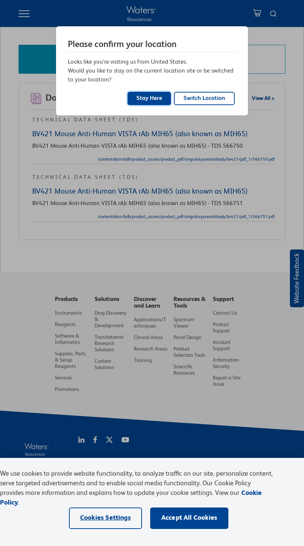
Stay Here (149, 98)
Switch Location (204, 98)
